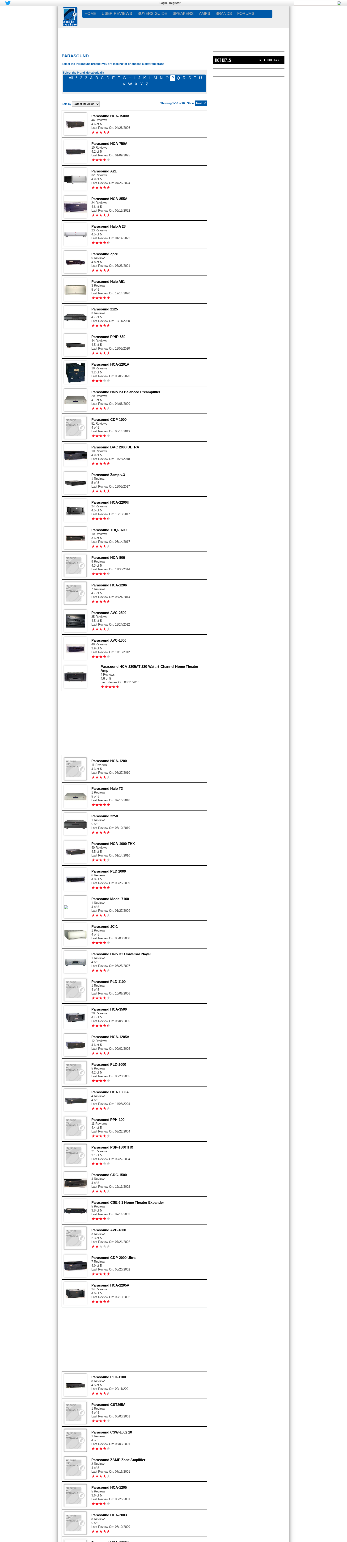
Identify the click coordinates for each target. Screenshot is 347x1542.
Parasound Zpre (104, 254)
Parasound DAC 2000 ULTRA (115, 447)
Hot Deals (223, 60)
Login (163, 3)
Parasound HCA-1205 (109, 1487)
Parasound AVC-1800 (108, 640)
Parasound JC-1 (104, 926)
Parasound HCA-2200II (110, 502)
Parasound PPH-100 (107, 1120)
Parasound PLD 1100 (108, 982)
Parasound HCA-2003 (109, 1515)
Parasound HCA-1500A (110, 116)
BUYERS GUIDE (152, 13)
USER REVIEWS (117, 13)
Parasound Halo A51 (108, 282)
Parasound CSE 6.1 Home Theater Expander (127, 1202)
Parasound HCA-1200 (109, 761)
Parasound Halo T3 (107, 788)
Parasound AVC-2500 (108, 613)
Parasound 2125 (104, 309)
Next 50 (201, 103)
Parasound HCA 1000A (110, 1092)
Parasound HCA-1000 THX (113, 844)
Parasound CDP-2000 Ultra (113, 1258)
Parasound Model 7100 (110, 899)
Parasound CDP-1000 (109, 420)
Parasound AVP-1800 (108, 1230)
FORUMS (245, 13)
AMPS (204, 13)
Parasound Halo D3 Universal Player (121, 954)
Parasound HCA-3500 (109, 1009)
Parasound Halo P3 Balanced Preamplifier (125, 392)
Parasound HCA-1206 (109, 585)
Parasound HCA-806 (108, 558)
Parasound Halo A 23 (108, 226)
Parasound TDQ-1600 (109, 530)
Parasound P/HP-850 (108, 337)
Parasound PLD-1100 (108, 1377)
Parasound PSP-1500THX (112, 1147)
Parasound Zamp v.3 (108, 475)
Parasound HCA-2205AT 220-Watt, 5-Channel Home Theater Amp (149, 668)
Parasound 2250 (104, 816)
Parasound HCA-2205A (110, 1285)
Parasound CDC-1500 (109, 1175)
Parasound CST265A (108, 1405)
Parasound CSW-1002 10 (111, 1432)
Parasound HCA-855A (109, 199)
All (71, 78)
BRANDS (224, 13)
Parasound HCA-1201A (110, 364)
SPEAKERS (183, 13)
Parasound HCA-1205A (110, 1037)
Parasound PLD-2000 (108, 1064)
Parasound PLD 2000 (108, 871)
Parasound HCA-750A (109, 144)
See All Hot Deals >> (270, 60)
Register (175, 3)
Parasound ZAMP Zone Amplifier (118, 1460)
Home (90, 13)
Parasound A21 (104, 171)
